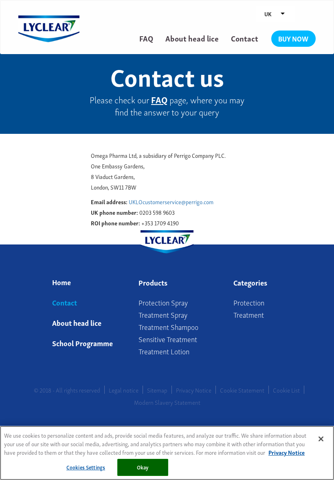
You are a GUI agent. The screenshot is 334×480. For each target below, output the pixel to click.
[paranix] (49, 19)
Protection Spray (163, 302)
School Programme (82, 343)
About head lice (192, 38)
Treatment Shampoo (168, 326)
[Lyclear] (167, 240)
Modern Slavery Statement (167, 402)
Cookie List (286, 390)
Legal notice (123, 390)
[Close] (321, 439)
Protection (248, 302)
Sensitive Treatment (167, 339)
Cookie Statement (242, 390)
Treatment (248, 314)
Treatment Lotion (163, 351)
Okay (143, 467)
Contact (244, 38)
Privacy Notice (193, 390)
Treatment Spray (162, 314)
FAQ (146, 38)
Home (61, 282)
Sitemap (157, 390)
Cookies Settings (85, 467)
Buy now (293, 38)
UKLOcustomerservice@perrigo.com (171, 201)
